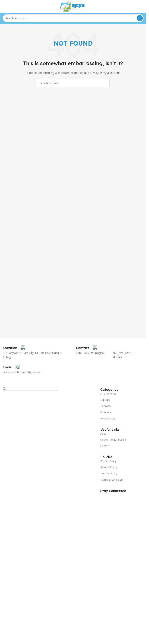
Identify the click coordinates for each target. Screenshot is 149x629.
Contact (105, 446)
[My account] (142, 6)
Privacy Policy (108, 461)
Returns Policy (108, 467)
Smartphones (108, 393)
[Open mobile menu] (4, 6)
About (103, 433)
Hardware (106, 406)
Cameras (105, 412)
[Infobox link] (14, 348)
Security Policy (108, 473)
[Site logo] (73, 6)
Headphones (107, 418)
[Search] (140, 18)
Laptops (105, 399)
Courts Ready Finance (113, 439)
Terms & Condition (111, 479)
